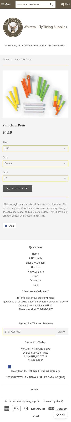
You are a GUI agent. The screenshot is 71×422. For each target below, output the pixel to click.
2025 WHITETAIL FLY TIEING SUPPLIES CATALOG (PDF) (35, 377)
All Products (35, 258)
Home (6, 59)
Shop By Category (35, 262)
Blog (35, 285)
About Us (35, 267)
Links (35, 276)
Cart (67, 4)
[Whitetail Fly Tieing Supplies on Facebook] (9, 367)
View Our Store (35, 271)
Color (5, 157)
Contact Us (36, 280)
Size (5, 142)
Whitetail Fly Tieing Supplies (26, 401)
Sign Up (62, 331)
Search (34, 389)
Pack (5, 172)
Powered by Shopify (54, 401)
